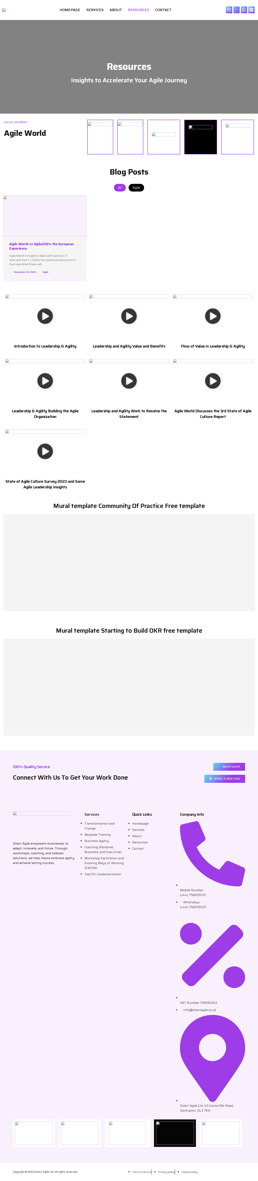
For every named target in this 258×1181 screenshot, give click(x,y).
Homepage (70, 10)
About (116, 10)
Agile (136, 187)
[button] (45, 317)
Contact (163, 10)
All (120, 187)
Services (95, 10)
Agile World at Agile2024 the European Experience (41, 246)
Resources (138, 10)
